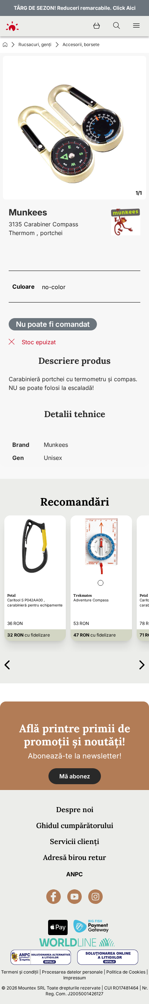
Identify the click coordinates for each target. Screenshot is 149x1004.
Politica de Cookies (125, 972)
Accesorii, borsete (81, 44)
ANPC (74, 874)
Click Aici (124, 8)
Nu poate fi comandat (53, 324)
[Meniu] (136, 26)
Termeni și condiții (19, 972)
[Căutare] (116, 26)
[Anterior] (7, 663)
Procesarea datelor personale (72, 972)
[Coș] (96, 26)
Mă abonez (74, 776)
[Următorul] (141, 663)
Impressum (74, 977)
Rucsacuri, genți (34, 44)
